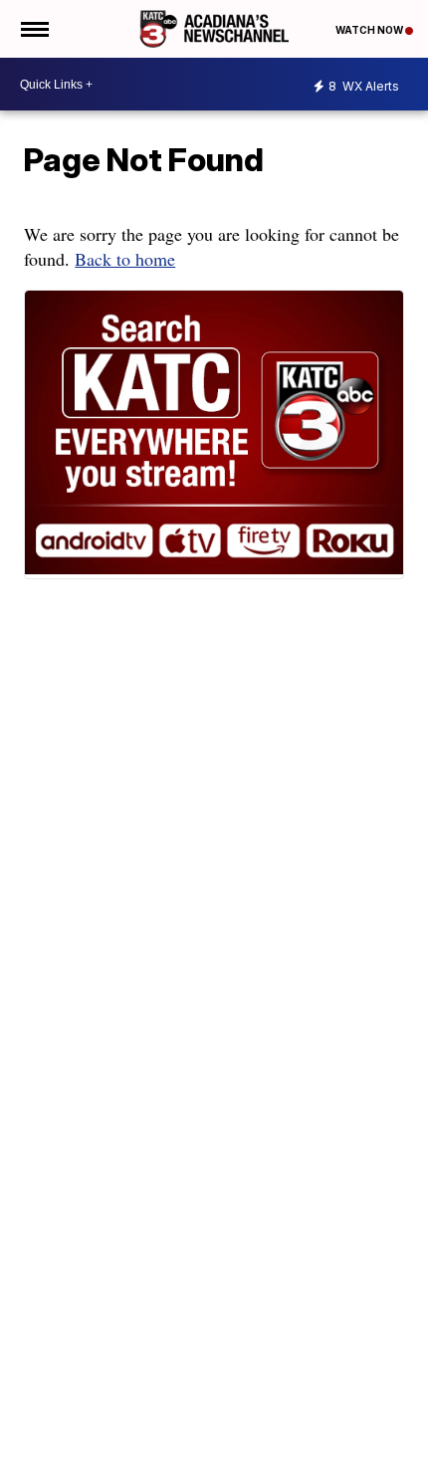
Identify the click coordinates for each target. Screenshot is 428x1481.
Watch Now (370, 30)
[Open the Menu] (33, 29)
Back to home (125, 259)
